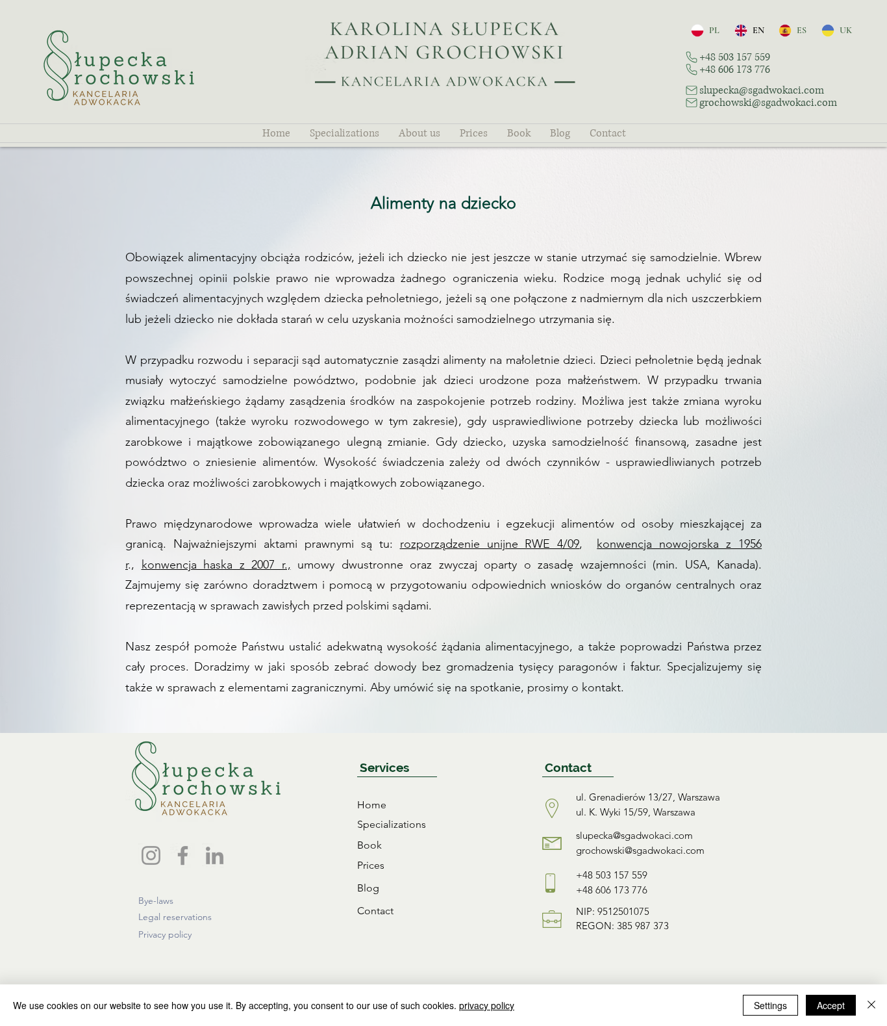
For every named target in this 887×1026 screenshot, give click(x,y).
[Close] (871, 1005)
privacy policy (486, 1005)
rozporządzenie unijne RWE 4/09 (490, 544)
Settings (770, 1005)
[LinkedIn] (214, 855)
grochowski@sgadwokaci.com (640, 850)
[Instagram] (151, 855)
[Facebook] (182, 855)
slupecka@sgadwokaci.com (634, 835)
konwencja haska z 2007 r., (216, 565)
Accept (831, 1005)
